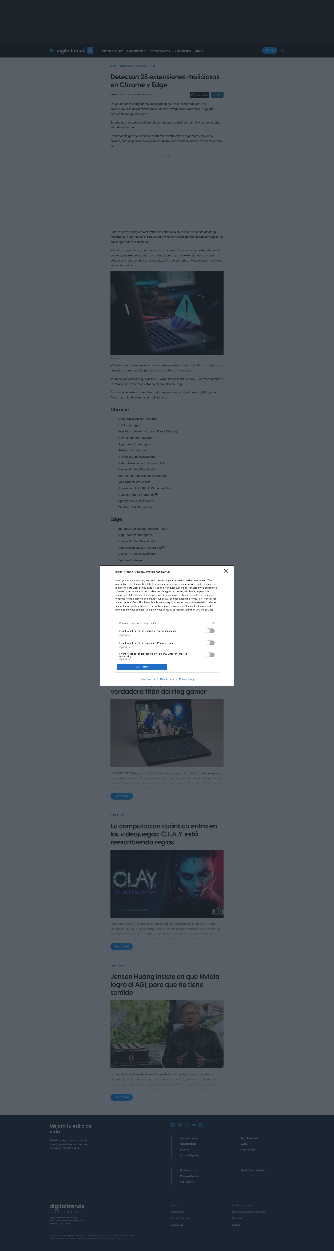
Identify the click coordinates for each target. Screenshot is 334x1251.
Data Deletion (147, 679)
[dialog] (167, 625)
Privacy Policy (186, 679)
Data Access (167, 679)
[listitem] (167, 623)
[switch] (210, 630)
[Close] (227, 572)
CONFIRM (142, 666)
